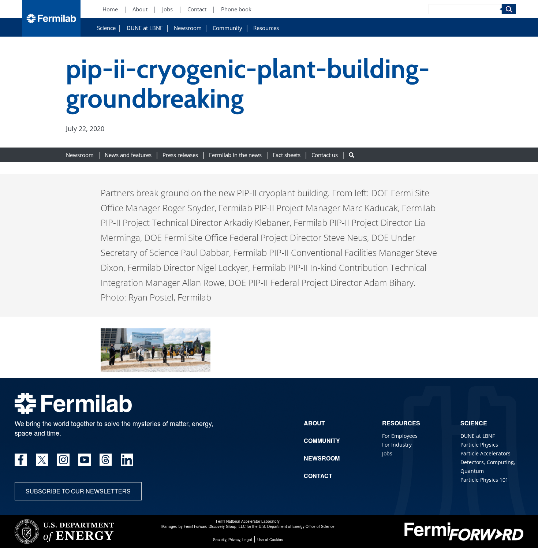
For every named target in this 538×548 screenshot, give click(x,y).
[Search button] (351, 154)
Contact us (324, 154)
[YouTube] (84, 460)
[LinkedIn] (127, 460)
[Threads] (106, 460)
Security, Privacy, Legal (232, 539)
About (139, 9)
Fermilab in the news (235, 154)
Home (110, 9)
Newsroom (188, 28)
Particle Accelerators (485, 453)
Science (106, 28)
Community (227, 28)
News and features (128, 154)
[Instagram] (63, 460)
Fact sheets (286, 154)
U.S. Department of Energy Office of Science (297, 526)
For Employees (400, 435)
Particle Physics (479, 444)
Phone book (236, 9)
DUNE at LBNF (145, 28)
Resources (266, 28)
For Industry (397, 444)
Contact (196, 9)
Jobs (167, 9)
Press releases (180, 154)
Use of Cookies (270, 539)
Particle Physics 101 (484, 479)
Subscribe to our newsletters (78, 491)
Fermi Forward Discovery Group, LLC (215, 526)
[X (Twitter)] (42, 460)
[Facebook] (21, 460)
